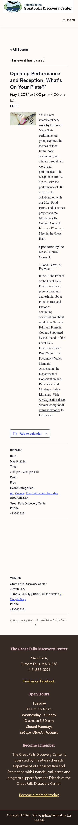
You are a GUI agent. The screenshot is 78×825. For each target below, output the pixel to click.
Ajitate (46, 815)
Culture (19, 493)
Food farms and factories (42, 493)
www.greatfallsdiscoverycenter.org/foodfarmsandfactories (52, 404)
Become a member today (39, 795)
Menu (71, 20)
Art (12, 493)
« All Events (19, 49)
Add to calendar (31, 433)
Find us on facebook (39, 681)
